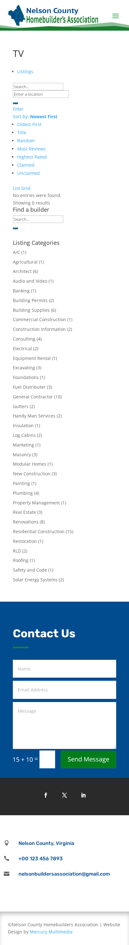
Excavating (24, 368)
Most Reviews (31, 149)
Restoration (25, 541)
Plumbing (23, 493)
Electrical (22, 348)
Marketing (23, 445)
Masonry (22, 454)
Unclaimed (28, 173)
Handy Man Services (34, 416)
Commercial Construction (39, 319)
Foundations (26, 377)
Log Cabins (24, 435)
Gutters (20, 406)
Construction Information (39, 329)
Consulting (24, 339)
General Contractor (33, 397)
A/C (16, 252)
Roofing (20, 560)
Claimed (25, 165)
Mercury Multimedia (51, 932)
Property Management (36, 503)
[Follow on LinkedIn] (83, 795)
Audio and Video (30, 281)
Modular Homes (29, 464)
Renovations (26, 522)
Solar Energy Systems (35, 580)
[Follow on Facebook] (46, 795)
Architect (22, 271)
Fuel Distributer (29, 387)
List (16, 188)
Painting (21, 483)
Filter (18, 109)
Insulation (23, 425)
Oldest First (29, 124)
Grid (25, 188)
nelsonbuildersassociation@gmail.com (64, 874)
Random (26, 141)
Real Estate (24, 512)
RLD (17, 551)
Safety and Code (30, 570)
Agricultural (25, 262)
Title (21, 132)
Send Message (88, 759)
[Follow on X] (64, 795)
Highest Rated (32, 157)
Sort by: (35, 116)
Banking (21, 291)
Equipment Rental (32, 358)
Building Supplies (31, 310)
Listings (25, 71)
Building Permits (30, 300)
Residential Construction (38, 531)
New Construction (31, 474)
